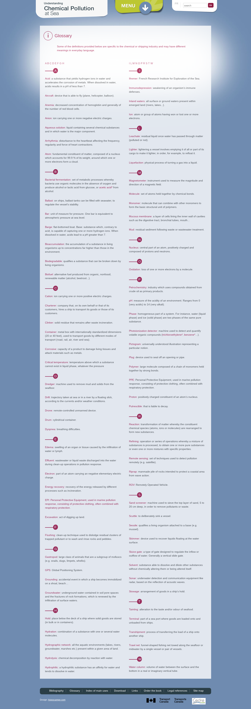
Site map (198, 690)
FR (176, 3)
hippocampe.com (56, 700)
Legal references (177, 690)
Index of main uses (97, 690)
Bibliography (56, 690)
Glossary (75, 690)
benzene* (189, 334)
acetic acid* (105, 187)
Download (120, 690)
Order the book (153, 690)
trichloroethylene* (172, 334)
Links (135, 690)
